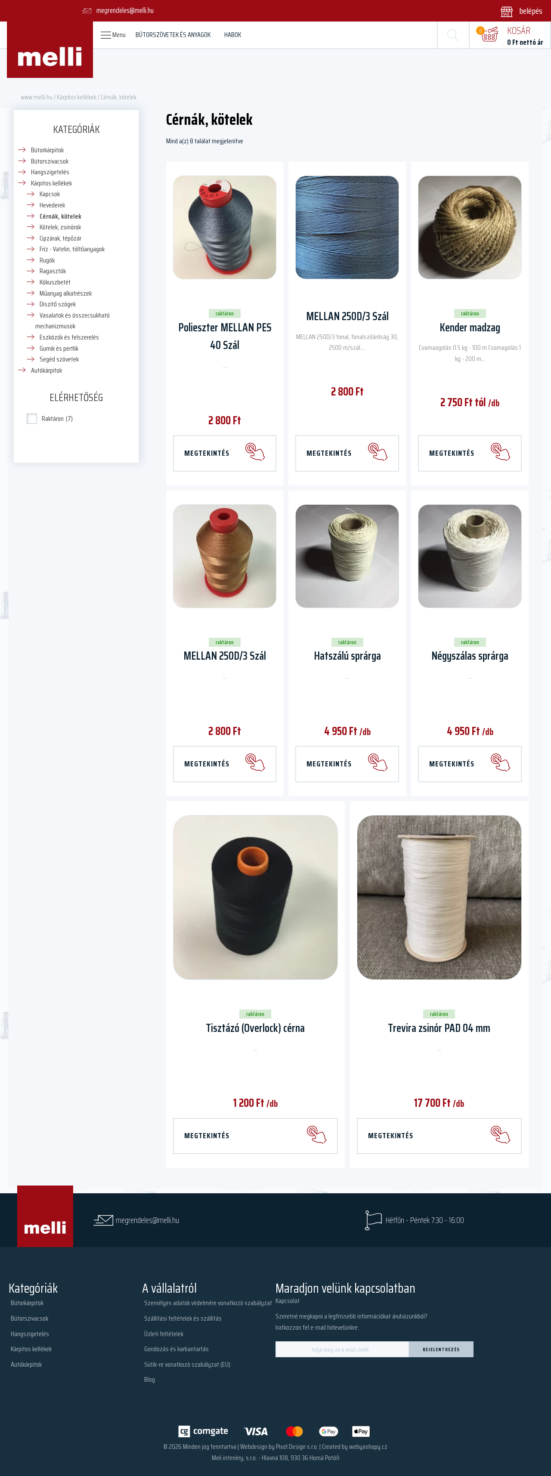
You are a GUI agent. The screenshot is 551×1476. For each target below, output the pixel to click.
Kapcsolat (288, 1300)
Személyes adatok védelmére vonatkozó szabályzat (208, 1302)
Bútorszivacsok (49, 161)
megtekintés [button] (329, 764)
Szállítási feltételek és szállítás (183, 1318)
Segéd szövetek (59, 359)
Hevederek (52, 205)
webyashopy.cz (368, 1446)
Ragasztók (53, 271)
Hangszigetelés (50, 172)
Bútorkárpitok (47, 150)
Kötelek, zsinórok (60, 227)
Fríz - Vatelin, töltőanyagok (72, 249)
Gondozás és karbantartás (176, 1348)
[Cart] (489, 35)
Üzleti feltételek (163, 1333)
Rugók (47, 260)
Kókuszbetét (55, 282)
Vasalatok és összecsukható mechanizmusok (72, 321)
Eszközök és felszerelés (69, 337)
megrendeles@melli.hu (147, 1220)
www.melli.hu (37, 97)
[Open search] (453, 35)
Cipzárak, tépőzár (60, 238)
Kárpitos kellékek (76, 97)
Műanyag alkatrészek (66, 293)
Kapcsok (50, 193)
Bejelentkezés (441, 1349)
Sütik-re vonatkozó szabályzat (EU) (187, 1364)
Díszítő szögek (58, 304)
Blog (149, 1379)
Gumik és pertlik (59, 348)
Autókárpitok (46, 370)
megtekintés (206, 453)
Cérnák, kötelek (60, 216)
